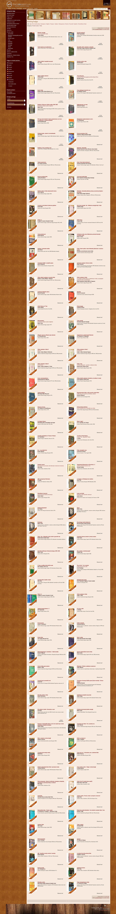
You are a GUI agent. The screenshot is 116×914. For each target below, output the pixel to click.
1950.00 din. (60, 101)
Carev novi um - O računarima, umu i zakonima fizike (88, 752)
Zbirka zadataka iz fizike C (82, 349)
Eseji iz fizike (40, 90)
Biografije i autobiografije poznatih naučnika (15, 36)
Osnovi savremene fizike (43, 33)
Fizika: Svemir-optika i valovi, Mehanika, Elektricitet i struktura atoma (90, 249)
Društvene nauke (10, 15)
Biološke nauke (11, 38)
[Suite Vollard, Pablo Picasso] (84, 15)
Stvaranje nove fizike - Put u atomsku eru (86, 723)
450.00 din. (61, 159)
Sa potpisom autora (11, 93)
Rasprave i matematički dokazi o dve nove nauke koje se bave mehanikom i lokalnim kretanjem (51, 724)
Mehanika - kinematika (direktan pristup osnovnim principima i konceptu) (90, 191)
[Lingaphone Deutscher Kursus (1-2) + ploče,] (56, 15)
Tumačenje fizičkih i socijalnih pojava (45, 263)
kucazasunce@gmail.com (104, 910)
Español (75, 24)
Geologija (10, 45)
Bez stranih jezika (36, 24)
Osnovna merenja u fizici (82, 133)
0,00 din (108, 4)
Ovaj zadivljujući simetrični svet (83, 90)
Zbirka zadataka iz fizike (82, 277)
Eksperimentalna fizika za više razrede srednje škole (88, 392)
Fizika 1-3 (40, 594)
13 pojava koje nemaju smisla (44, 752)
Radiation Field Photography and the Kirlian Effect (87, 77)
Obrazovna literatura (11, 27)
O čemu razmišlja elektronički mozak (45, 565)
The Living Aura (80, 75)
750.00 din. (61, 44)
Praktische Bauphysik (42, 507)
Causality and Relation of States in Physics (47, 435)
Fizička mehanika (80, 623)
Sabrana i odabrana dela (12, 51)
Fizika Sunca (79, 219)
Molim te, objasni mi (81, 738)
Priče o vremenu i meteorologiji (44, 738)
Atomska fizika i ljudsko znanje (44, 579)
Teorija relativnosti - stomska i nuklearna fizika (87, 365)
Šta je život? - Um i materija (83, 565)
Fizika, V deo (79, 363)
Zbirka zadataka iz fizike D (43, 349)
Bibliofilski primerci (11, 13)
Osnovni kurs (40, 365)
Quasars (78, 839)
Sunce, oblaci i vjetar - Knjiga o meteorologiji (86, 767)
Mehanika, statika (41, 882)
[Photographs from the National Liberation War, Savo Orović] (40, 15)
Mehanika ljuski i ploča (82, 579)
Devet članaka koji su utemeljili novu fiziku (86, 408)
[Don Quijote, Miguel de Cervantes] (48, 15)
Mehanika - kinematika (81, 147)
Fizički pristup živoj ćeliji (82, 566)
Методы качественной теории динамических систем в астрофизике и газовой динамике (50, 119)
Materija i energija (41, 32)
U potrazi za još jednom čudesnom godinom (47, 205)
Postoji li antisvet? (81, 32)
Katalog (9, 8)
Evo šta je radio (80, 608)
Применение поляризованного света (85, 119)
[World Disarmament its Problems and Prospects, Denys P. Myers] (98, 15)
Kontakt (36, 8)
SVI (30, 24)
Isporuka (24, 8)
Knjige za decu (10, 16)
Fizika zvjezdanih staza (82, 450)
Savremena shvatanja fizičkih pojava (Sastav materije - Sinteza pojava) (90, 681)
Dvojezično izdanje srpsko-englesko (45, 105)
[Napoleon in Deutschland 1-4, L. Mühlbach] (76, 15)
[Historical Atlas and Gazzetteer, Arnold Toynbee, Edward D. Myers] (31, 15)
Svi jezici (10, 86)
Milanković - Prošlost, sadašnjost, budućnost (86, 666)
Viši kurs (39, 350)
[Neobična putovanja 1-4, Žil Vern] (66, 15)
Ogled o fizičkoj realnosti (43, 75)
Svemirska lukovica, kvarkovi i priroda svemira (86, 536)
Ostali (85, 24)
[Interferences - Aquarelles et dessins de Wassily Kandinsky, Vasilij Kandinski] (105, 15)
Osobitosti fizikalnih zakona (43, 291)
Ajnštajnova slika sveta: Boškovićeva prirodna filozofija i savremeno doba (89, 235)
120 (108, 28)
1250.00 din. (100, 58)
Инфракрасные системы (82, 104)
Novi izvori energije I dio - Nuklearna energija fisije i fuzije (89, 205)
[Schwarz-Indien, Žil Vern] (91, 15)
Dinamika (79, 291)
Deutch (66, 24)
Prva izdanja (9, 92)
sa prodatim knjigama (98, 29)
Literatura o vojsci (11, 22)
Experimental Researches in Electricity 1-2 (86, 464)
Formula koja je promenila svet (44, 680)
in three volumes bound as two (83, 465)
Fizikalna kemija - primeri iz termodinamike (46, 133)
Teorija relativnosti (42, 234)
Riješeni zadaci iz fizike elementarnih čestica (47, 191)
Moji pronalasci (41, 320)
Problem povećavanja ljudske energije (85, 709)
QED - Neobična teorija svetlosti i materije (46, 853)
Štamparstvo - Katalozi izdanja (13, 55)
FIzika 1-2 (40, 219)
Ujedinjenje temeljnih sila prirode (84, 695)
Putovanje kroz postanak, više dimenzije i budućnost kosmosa (51, 465)
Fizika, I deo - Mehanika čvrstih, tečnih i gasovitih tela (49, 536)
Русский (71, 24)
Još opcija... (9, 107)
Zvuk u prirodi (80, 320)
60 (106, 28)
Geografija (10, 43)
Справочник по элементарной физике (85, 335)
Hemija (9, 46)
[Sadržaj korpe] (108, 1)
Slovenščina (80, 24)
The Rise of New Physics (82, 435)
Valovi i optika (80, 637)
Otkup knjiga (19, 8)
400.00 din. (100, 44)
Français (52, 24)
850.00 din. (100, 73)
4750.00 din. (100, 87)
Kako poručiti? (30, 8)
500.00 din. (61, 58)
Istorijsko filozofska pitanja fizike (84, 853)
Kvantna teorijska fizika (42, 176)
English (47, 24)
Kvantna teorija (41, 867)
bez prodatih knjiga (106, 29)
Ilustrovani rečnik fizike (82, 176)
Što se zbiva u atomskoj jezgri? (83, 551)
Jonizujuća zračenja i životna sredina (84, 263)
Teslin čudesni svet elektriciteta (44, 47)
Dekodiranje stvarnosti (42, 493)
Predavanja (40, 522)
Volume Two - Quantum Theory (83, 437)
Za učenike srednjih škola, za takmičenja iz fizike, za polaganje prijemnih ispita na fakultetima (90, 279)
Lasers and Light (80, 493)
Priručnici (9, 50)
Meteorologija (80, 306)
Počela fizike (40, 637)
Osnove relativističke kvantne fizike (84, 651)
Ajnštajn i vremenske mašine (44, 248)
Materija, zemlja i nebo (82, 61)
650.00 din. (100, 116)
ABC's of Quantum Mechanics (44, 479)
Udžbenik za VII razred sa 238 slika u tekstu (86, 393)
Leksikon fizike (41, 824)
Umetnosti (9, 53)
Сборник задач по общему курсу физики (46, 335)
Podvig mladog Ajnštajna (82, 407)
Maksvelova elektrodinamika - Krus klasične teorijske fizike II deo (91, 810)
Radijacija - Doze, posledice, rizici (44, 147)
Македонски (61, 24)
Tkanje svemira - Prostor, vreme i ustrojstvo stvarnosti (88, 795)
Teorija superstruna (42, 162)
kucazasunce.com (106, 907)
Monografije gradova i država (13, 23)
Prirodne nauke (35, 25)
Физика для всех (41, 407)
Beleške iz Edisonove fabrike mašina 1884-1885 (48, 104)
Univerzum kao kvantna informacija (45, 494)
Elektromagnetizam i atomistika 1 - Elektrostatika (48, 651)
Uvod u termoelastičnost (43, 378)
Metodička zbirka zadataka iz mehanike (85, 47)
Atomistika (40, 795)
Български (43, 24)
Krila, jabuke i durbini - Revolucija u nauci (46, 709)
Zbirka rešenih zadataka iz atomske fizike (46, 277)
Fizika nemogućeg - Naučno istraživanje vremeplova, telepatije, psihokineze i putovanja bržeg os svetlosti (51, 782)
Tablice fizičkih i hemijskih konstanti (45, 61)
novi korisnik (8, 0)
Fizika (41, 25)
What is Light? (80, 421)
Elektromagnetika (41, 839)
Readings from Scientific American (84, 494)
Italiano (56, 24)
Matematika (10, 48)
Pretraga (14, 8)
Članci (78, 507)
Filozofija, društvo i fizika (43, 695)
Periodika (9, 28)
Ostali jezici (11, 81)
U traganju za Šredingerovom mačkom (85, 479)
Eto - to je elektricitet (42, 450)
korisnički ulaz (14, 0)
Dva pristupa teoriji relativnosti (83, 522)
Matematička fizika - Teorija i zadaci (45, 810)
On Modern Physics (42, 421)
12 (103, 28)
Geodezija (10, 41)
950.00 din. (61, 130)
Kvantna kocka (41, 623)
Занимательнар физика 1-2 (43, 608)
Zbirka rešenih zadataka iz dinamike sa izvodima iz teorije (89, 378)
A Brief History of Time (42, 306)
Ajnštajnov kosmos (81, 867)
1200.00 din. (60, 116)
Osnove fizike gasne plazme (43, 666)
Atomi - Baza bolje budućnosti (83, 162)
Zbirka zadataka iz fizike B (43, 363)
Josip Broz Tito (10, 56)
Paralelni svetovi (41, 464)
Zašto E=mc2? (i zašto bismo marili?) (84, 781)
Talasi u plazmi (80, 824)
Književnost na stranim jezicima (13, 20)
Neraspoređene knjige (11, 25)
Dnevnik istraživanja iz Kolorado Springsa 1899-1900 (49, 551)
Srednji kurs (79, 350)
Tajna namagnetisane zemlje (83, 882)
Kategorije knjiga (11, 11)
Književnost (9, 18)
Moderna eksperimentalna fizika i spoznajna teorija (48, 767)
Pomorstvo (9, 30)
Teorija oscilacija (41, 392)
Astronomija (10, 33)
